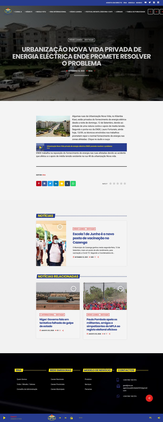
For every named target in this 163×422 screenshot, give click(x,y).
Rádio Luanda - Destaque (81, 40)
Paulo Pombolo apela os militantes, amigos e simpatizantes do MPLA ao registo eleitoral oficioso (103, 324)
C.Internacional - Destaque (52, 315)
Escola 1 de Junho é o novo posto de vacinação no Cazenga (93, 238)
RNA (44, 175)
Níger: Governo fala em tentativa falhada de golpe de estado (56, 322)
